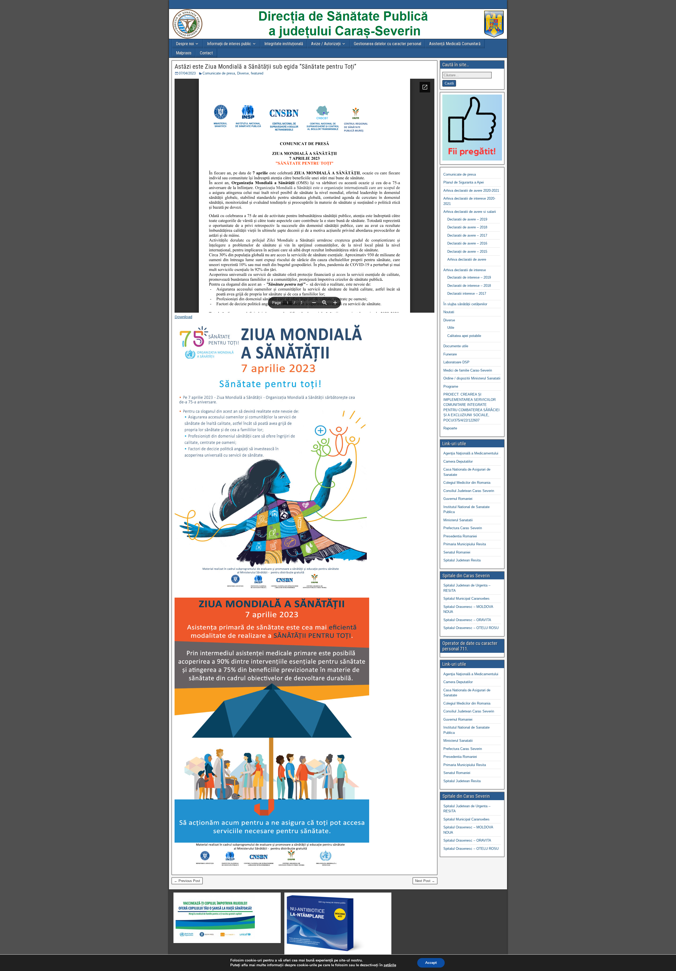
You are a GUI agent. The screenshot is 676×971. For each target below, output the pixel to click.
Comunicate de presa (219, 73)
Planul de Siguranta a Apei (463, 182)
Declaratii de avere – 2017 (467, 235)
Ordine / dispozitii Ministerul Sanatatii (471, 378)
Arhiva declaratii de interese (464, 270)
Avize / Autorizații (326, 43)
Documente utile (455, 346)
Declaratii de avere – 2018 (467, 227)
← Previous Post (187, 881)
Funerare (450, 354)
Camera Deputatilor (458, 461)
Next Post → (425, 881)
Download (183, 317)
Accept (431, 962)
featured (257, 73)
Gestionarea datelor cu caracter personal (387, 43)
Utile (450, 328)
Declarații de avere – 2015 (467, 252)
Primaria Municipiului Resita (464, 544)
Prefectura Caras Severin (462, 528)
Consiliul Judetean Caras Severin (468, 491)
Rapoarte (450, 428)
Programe (450, 386)
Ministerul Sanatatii (458, 520)
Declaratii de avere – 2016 (467, 243)
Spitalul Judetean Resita (462, 560)
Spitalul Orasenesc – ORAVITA (467, 620)
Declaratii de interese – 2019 (469, 277)
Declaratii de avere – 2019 (467, 219)
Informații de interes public (229, 43)
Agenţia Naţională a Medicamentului (470, 453)
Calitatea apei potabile (464, 336)
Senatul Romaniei (456, 552)
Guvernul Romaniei (457, 499)
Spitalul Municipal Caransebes (466, 599)
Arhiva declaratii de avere (466, 259)
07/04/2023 (187, 73)
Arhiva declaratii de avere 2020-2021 (471, 191)
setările (390, 965)
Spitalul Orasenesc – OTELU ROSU (471, 628)
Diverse (243, 73)
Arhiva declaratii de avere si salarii (469, 212)
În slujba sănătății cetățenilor (465, 304)
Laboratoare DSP (456, 362)
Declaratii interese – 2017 (466, 293)
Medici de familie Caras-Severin (467, 370)
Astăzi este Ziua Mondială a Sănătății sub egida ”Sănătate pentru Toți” (265, 66)
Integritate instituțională (283, 43)
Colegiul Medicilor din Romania (466, 483)
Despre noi (185, 43)
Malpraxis (183, 52)
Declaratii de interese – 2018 (469, 286)
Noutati (448, 312)
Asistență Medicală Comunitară (455, 43)
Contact (206, 52)
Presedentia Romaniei (460, 536)
